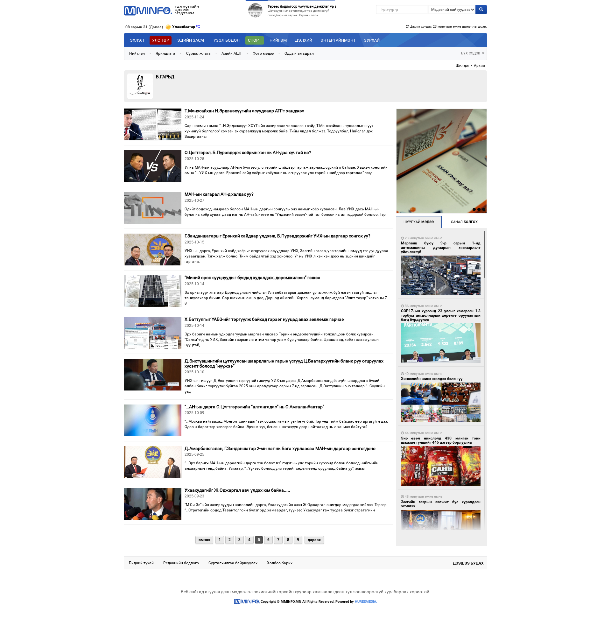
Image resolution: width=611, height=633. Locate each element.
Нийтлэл (137, 53)
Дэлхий (303, 40)
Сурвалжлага (198, 53)
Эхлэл (137, 40)
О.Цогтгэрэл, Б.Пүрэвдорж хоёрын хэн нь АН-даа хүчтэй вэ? (248, 152)
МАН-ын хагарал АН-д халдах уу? (219, 194)
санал (464, 222)
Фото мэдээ (263, 53)
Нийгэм (278, 40)
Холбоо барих (279, 563)
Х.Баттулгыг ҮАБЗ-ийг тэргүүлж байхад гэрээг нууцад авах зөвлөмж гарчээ (264, 319)
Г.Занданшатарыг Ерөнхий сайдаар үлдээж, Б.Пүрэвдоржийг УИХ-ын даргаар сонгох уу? (277, 235)
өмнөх (204, 540)
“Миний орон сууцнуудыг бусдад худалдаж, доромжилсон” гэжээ (252, 277)
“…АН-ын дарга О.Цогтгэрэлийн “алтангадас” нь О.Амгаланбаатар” (254, 406)
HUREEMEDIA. (366, 602)
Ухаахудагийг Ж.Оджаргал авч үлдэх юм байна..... (237, 490)
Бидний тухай (141, 563)
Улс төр (160, 40)
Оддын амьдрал (299, 53)
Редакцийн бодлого (181, 563)
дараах (314, 540)
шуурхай (419, 222)
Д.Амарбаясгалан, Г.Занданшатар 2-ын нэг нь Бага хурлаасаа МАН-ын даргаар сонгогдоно (280, 448)
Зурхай (372, 40)
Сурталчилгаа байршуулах (232, 563)
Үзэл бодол (227, 40)
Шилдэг (462, 65)
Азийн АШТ (231, 53)
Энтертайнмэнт (338, 40)
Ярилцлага (165, 53)
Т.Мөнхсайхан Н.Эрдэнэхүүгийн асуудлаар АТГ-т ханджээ (245, 110)
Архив (479, 65)
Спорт (254, 40)
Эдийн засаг (191, 40)
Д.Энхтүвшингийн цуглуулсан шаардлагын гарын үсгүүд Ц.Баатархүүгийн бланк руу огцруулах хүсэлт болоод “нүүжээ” (284, 363)
